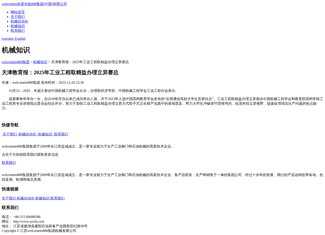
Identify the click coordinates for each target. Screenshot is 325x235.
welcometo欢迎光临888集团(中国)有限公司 (34, 4)
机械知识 (18, 26)
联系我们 (18, 30)
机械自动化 (19, 21)
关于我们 (18, 17)
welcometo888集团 (15, 62)
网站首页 (18, 12)
